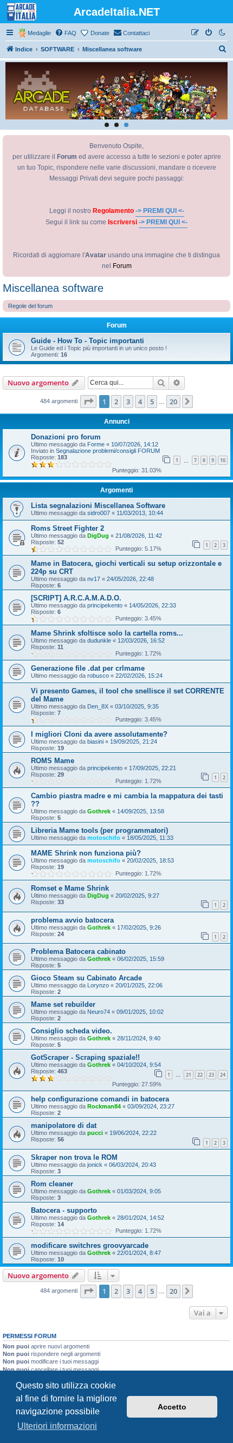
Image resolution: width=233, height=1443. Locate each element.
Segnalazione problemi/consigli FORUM (108, 450)
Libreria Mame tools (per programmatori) (99, 830)
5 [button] (152, 401)
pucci (95, 1133)
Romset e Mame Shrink (70, 888)
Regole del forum (30, 306)
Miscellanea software (53, 288)
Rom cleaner (52, 1184)
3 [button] (128, 401)
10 (222, 460)
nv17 (93, 579)
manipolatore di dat (63, 1125)
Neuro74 (98, 1011)
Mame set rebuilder (63, 1004)
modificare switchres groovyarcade (89, 1245)
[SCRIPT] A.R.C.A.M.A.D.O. (76, 598)
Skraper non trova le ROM (74, 1157)
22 (200, 1074)
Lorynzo (98, 985)
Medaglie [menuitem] (39, 33)
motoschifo (103, 837)
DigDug (98, 535)
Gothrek (99, 811)
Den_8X (97, 706)
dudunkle (99, 640)
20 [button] (173, 401)
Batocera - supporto (64, 1210)
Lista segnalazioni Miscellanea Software (98, 506)
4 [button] (140, 401)
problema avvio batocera (72, 920)
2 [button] (116, 401)
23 (211, 1074)
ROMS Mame (52, 761)
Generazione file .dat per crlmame (88, 668)
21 (188, 1074)
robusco (98, 675)
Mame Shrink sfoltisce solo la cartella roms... (107, 633)
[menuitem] (65, 32)
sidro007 (98, 513)
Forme (96, 444)
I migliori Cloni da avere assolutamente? (99, 734)
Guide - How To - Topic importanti (87, 341)
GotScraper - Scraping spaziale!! (85, 1057)
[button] (88, 401)
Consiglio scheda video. (71, 1031)
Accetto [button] (172, 1406)
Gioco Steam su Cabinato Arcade (86, 978)
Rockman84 (104, 1106)
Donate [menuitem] (99, 33)
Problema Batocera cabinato (78, 951)
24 (222, 1074)
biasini (95, 741)
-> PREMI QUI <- (159, 211)
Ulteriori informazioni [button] (57, 1426)
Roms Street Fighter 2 (67, 528)
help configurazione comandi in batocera (100, 1099)
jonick (94, 1164)
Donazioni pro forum (66, 437)
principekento (104, 605)
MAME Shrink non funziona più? (86, 853)
